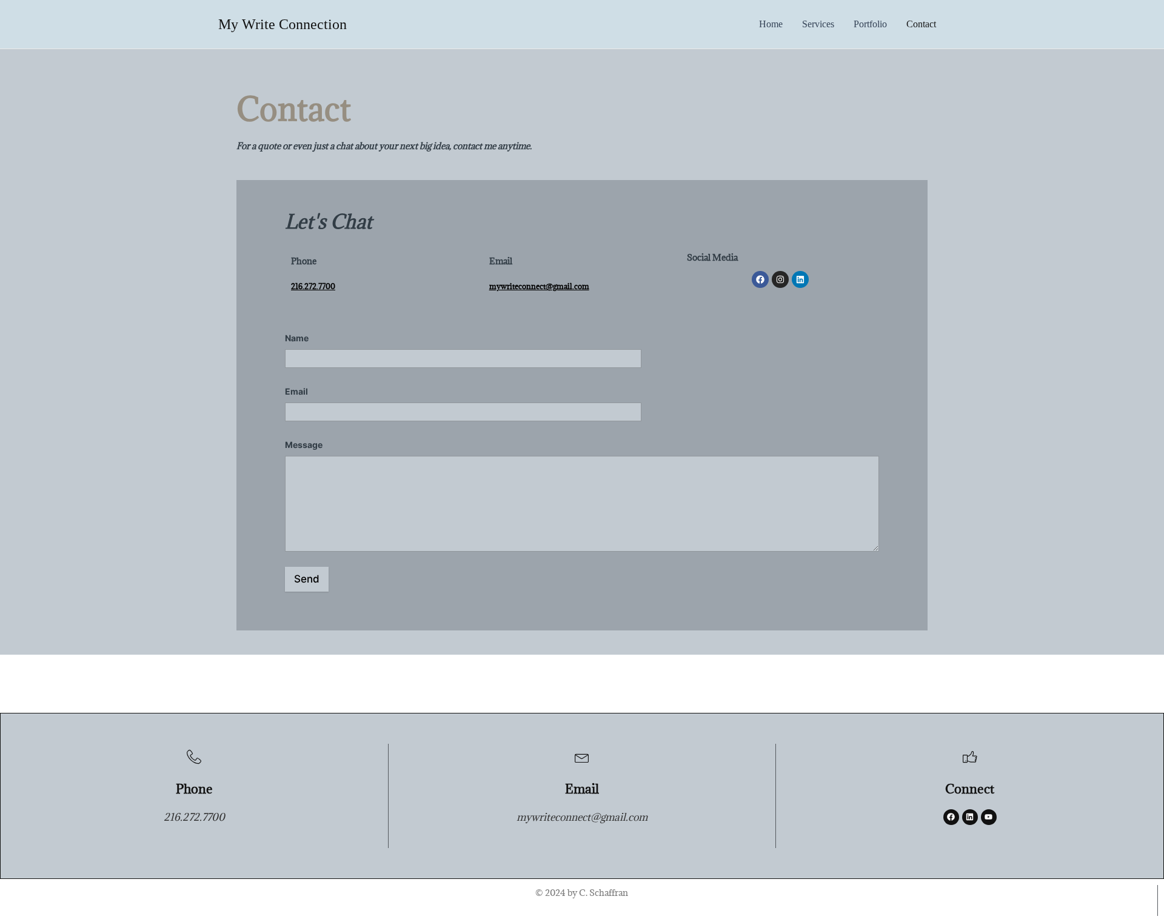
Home (771, 24)
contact (921, 24)
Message (304, 444)
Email (299, 391)
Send (306, 579)
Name (300, 338)
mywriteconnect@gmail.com (539, 286)
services (818, 24)
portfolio (870, 24)
